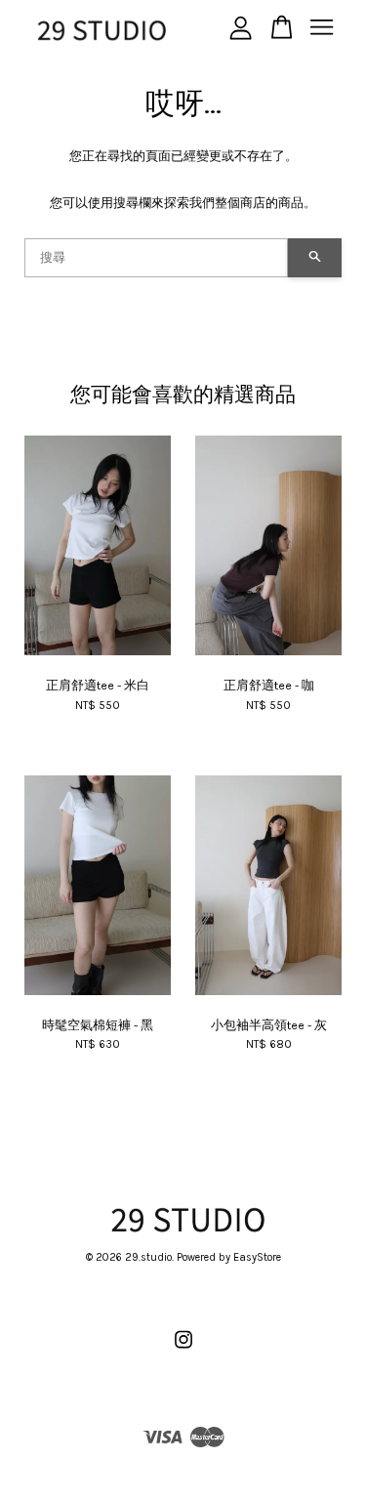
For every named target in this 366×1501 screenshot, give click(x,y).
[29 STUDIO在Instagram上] (183, 1350)
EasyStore (257, 1257)
